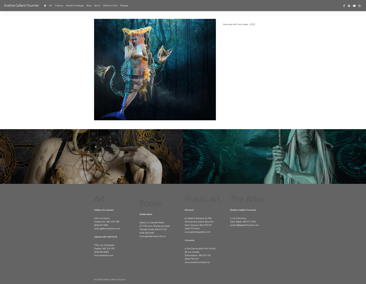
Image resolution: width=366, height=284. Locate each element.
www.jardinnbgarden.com (197, 232)
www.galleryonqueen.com (107, 228)
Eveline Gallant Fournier (21, 5)
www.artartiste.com (104, 255)
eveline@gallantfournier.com (244, 225)
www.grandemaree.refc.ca (152, 236)
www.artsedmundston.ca (197, 262)
